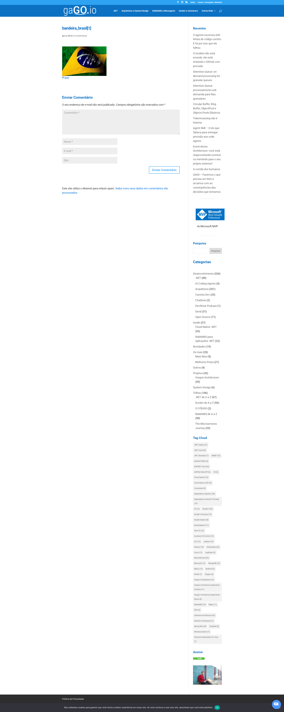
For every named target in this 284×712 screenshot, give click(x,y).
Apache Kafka (201, 461)
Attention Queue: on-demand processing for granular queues (206, 76)
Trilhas (197, 392)
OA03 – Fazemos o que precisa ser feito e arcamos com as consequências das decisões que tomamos (207, 183)
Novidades (199, 346)
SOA (197, 610)
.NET (115, 11)
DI (197, 509)
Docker (207, 509)
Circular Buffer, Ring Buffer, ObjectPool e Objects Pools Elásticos (206, 108)
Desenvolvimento (203, 273)
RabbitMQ (200, 605)
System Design (202, 387)
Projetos (198, 373)
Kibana (199, 547)
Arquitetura (202, 289)
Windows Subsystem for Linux (206, 639)
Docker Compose (203, 514)
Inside (196, 322)
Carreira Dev (202, 294)
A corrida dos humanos (206, 169)
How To (199, 531)
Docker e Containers (188, 11)
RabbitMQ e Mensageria (163, 11)
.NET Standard (201, 456)
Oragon (209, 574)
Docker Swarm (201, 520)
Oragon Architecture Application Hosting (207, 587)
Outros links (207, 11)
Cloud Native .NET (206, 326)
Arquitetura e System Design (135, 11)
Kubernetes (213, 547)
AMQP (216, 456)
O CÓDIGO (201, 408)
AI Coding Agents (205, 283)
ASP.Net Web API (202, 472)
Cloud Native (201, 477)
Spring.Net (200, 626)
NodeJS (210, 569)
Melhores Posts (204, 362)
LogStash (210, 552)
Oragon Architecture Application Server (207, 597)
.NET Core (200, 450)
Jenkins (208, 542)
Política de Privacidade (73, 699)
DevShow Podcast (206, 305)
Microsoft (199, 563)
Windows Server (202, 632)
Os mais (197, 352)
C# (215, 472)
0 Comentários (80, 36)
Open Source (202, 316)
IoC (197, 542)
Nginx (198, 569)
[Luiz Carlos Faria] (199, 658)
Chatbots (200, 300)
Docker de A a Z (204, 402)
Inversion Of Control (204, 536)
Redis (213, 605)
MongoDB (214, 563)
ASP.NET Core (201, 467)
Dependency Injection (204, 494)
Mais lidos (201, 356)
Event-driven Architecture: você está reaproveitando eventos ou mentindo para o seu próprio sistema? (207, 155)
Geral (198, 311)
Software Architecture (204, 615)
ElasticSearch (201, 525)
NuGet (198, 574)
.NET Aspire (200, 445)
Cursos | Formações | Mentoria (210, 2)
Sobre (193, 2)
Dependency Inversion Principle (206, 501)
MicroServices (201, 558)
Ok (217, 707)
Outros (197, 367)
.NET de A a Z (203, 397)
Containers (200, 488)
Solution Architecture (204, 621)
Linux (198, 552)
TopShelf (214, 626)
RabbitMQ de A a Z (206, 414)
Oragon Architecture (207, 377)
